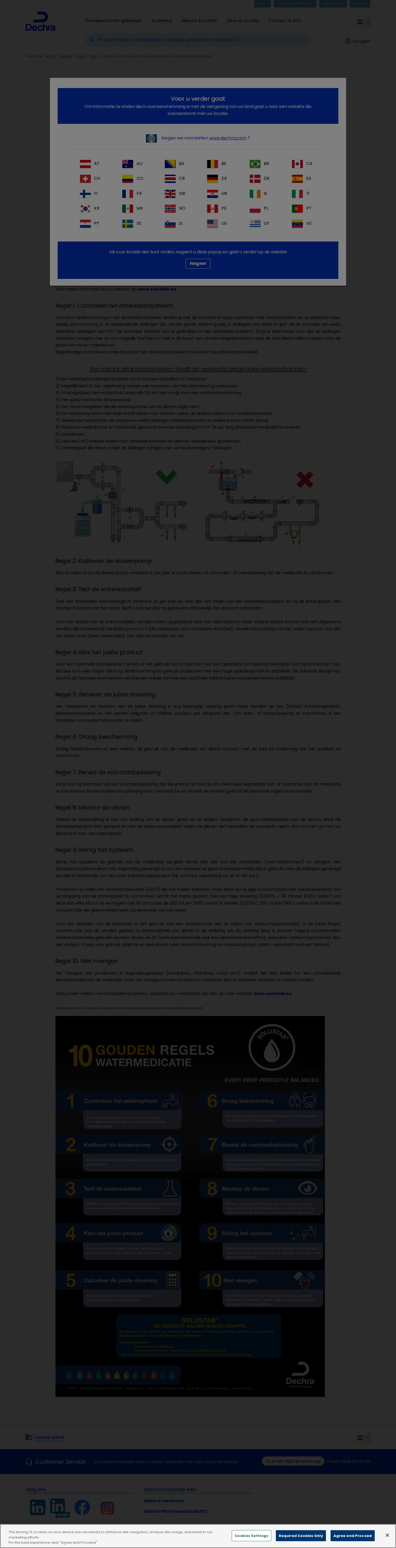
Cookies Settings (251, 1535)
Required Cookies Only (301, 1535)
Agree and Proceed (353, 1535)
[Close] (387, 1535)
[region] (198, 1536)
